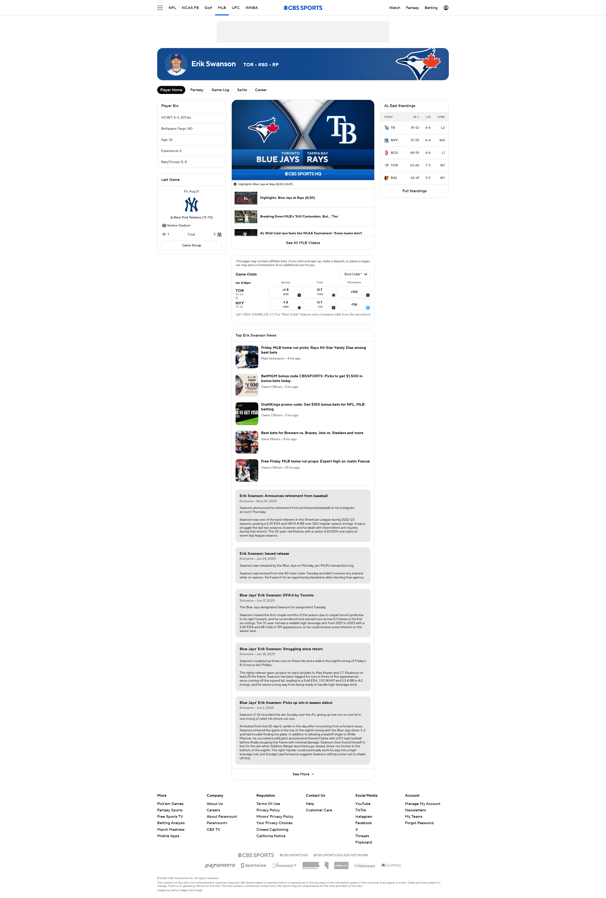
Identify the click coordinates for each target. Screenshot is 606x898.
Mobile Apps (168, 836)
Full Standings (414, 191)
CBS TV (213, 829)
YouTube (362, 803)
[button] (160, 7)
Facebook (363, 823)
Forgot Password (419, 823)
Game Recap (191, 245)
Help (310, 803)
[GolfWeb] (391, 865)
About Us (215, 803)
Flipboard (363, 842)
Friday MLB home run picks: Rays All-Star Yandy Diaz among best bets (313, 350)
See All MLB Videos (303, 242)
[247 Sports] (220, 864)
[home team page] (191, 204)
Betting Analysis (171, 823)
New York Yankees (187, 217)
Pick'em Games (170, 803)
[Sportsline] (253, 864)
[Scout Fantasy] (365, 865)
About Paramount (222, 816)
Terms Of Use (268, 803)
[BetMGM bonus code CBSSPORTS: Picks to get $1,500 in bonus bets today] (247, 385)
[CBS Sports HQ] (294, 854)
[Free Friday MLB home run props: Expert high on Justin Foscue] (247, 470)
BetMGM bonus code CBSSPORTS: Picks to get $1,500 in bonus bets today (311, 378)
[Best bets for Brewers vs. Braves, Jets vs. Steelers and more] (247, 442)
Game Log (220, 90)
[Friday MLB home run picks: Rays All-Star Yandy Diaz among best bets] (247, 357)
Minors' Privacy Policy (274, 816)
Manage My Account (422, 803)
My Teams (413, 816)
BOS (394, 153)
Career (261, 90)
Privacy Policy (268, 810)
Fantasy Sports (170, 810)
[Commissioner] (316, 863)
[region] (303, 140)
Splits (242, 90)
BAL (394, 178)
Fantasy (196, 90)
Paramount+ (217, 823)
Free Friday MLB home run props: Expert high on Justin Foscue (315, 461)
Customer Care (319, 810)
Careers (213, 810)
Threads (362, 836)
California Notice (270, 831)
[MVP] (341, 863)
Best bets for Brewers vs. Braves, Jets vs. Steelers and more (312, 433)
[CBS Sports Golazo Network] (340, 854)
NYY (394, 140)
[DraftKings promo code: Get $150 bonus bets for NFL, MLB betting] (247, 413)
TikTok (360, 810)
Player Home (171, 90)
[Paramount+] (284, 864)
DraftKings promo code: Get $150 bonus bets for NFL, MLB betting (313, 406)
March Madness (170, 829)
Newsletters (415, 810)
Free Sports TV (170, 816)
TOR (394, 165)
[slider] (303, 166)
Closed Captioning (272, 824)
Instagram (363, 816)
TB (393, 128)
